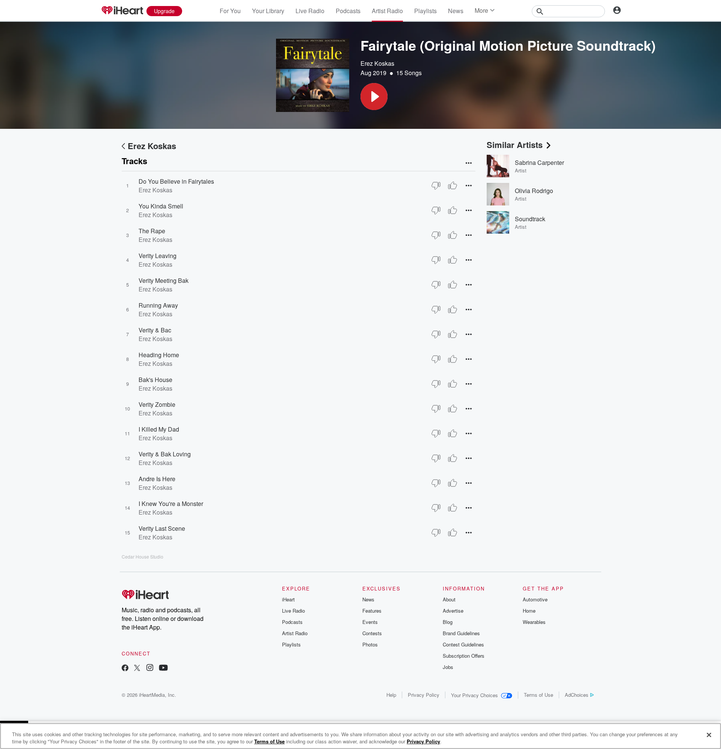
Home (529, 610)
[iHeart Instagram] (149, 668)
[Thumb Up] (452, 185)
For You (230, 10)
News (455, 10)
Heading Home (159, 354)
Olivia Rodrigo (534, 190)
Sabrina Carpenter (539, 162)
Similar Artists (515, 145)
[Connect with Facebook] (125, 668)
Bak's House (155, 379)
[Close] (709, 735)
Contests (372, 633)
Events (370, 621)
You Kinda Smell (161, 206)
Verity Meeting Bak (164, 280)
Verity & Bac (155, 330)
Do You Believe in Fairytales (176, 181)
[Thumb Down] (436, 185)
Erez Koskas (377, 63)
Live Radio (310, 10)
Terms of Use (538, 694)
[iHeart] (122, 10)
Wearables (534, 621)
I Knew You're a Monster (171, 503)
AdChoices (576, 694)
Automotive (535, 599)
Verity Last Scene (162, 528)
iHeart (288, 599)
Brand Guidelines (461, 633)
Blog (448, 621)
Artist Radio (387, 10)
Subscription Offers (463, 655)
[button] (374, 96)
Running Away (158, 305)
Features (372, 610)
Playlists (425, 10)
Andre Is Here (157, 478)
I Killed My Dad (159, 429)
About (449, 599)
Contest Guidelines (463, 644)
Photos (370, 644)
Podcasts (348, 10)
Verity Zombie (157, 404)
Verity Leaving (157, 255)
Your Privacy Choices (474, 695)
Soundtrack (530, 218)
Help (391, 694)
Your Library (268, 10)
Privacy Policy (423, 694)
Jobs (448, 666)
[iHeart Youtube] (163, 668)
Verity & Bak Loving (165, 454)
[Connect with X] (137, 668)
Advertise (453, 610)
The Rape (152, 231)
